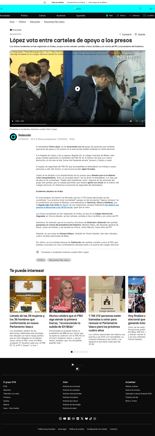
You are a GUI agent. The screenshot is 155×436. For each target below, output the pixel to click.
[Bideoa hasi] (77, 88)
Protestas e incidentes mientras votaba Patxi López (65, 252)
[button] (145, 295)
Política (41, 260)
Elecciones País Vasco (59, 260)
